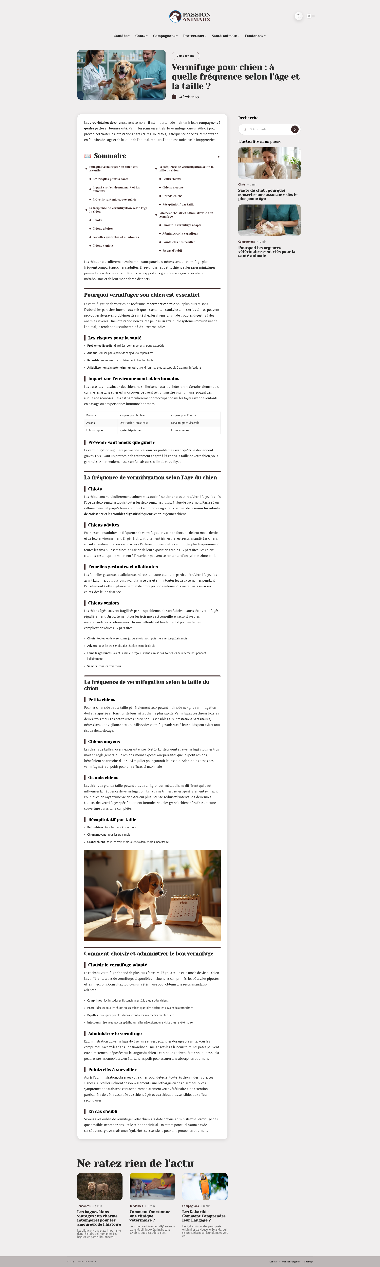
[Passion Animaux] (190, 16)
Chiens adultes (103, 228)
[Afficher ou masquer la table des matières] (173, 156)
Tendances (83, 1206)
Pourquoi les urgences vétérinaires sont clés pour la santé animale (266, 251)
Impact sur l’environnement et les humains (116, 189)
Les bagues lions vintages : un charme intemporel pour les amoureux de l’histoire (99, 1218)
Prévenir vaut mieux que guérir (114, 199)
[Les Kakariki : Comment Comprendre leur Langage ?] (205, 1186)
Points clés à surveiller (178, 242)
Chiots (97, 220)
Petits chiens (171, 179)
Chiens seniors (103, 245)
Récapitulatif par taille (178, 204)
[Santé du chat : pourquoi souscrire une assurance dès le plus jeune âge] (269, 163)
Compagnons (185, 55)
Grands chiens (172, 196)
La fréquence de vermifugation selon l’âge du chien (118, 209)
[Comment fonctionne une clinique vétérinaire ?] (152, 1186)
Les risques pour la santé (110, 179)
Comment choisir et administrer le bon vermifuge (186, 214)
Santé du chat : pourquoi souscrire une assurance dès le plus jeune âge (267, 194)
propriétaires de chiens (106, 123)
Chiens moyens (173, 187)
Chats (241, 184)
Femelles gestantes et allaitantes (116, 237)
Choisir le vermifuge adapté (181, 225)
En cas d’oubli (172, 250)
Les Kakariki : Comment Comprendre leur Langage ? (204, 1216)
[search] (299, 16)
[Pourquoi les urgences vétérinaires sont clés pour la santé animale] (269, 220)
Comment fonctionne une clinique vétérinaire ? (150, 1216)
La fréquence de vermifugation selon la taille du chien (186, 168)
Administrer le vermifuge (180, 233)
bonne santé (118, 128)
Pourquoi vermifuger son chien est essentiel (113, 168)
